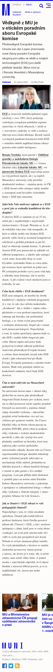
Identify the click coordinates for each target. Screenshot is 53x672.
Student (17, 14)
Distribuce (16, 659)
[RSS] (17, 665)
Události (17, 11)
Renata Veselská (11, 155)
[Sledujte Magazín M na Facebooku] (4, 665)
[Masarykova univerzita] (12, 646)
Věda (33, 11)
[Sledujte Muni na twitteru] (11, 665)
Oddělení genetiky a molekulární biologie (25, 157)
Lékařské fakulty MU (30, 167)
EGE (5, 114)
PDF (25, 659)
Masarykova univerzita (20, 651)
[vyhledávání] (41, 6)
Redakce (6, 659)
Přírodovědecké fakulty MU (18, 163)
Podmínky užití (35, 659)
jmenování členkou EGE (16, 171)
